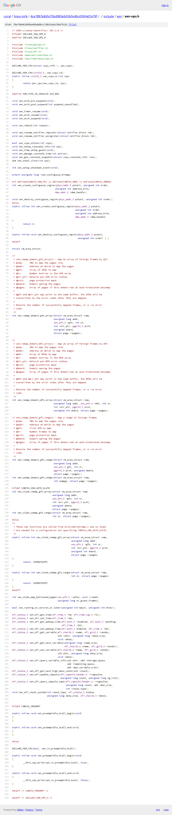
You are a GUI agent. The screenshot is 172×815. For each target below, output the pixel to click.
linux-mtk (21, 16)
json (166, 809)
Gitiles (20, 809)
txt (158, 809)
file (72, 24)
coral (7, 16)
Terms (38, 809)
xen (119, 16)
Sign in (165, 5)
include (108, 16)
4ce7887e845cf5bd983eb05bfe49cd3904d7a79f (63, 16)
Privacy (29, 809)
